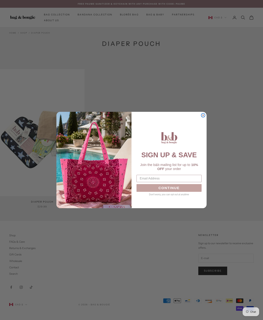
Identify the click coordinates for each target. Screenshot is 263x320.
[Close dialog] (203, 115)
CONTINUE (169, 188)
